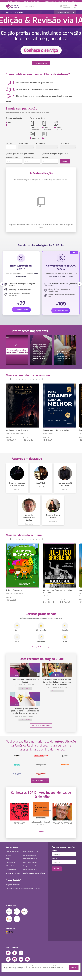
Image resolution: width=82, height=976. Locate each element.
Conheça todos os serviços (41, 647)
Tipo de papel (23, 143)
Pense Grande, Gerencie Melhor (56, 430)
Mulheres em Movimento (17, 430)
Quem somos (10, 862)
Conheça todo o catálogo (15, 12)
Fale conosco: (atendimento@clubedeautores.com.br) (23, 888)
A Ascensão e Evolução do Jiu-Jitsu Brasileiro (58, 591)
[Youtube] (21, 959)
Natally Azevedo (48, 433)
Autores (8, 855)
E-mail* (54, 858)
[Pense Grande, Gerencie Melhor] (59, 406)
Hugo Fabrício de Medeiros (14, 593)
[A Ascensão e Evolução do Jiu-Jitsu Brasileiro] (59, 566)
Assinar (56, 868)
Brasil (10, 1)
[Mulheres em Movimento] (22, 406)
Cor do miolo (64, 143)
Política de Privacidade (21, 969)
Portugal (17, 1)
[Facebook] (14, 953)
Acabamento (40, 143)
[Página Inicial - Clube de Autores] (12, 7)
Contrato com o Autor (13, 873)
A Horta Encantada (14, 590)
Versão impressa (12, 157)
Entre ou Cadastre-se (66, 6)
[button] (2, 284)
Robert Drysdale (48, 596)
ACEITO (73, 967)
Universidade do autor (30, 862)
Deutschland (34, 1)
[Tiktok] (8, 959)
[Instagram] (21, 953)
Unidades (45, 157)
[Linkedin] (14, 959)
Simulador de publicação (34, 873)
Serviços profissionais (30, 859)
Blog (7, 859)
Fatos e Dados (10, 866)
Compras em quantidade (31, 866)
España (25, 1)
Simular (65, 161)
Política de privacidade (30, 851)
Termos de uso (11, 869)
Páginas (9, 143)
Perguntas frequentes (13, 884)
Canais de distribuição (30, 869)
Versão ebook (29, 157)
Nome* (54, 850)
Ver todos (41, 832)
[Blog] (27, 959)
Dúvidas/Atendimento (13, 851)
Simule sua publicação (40, 780)
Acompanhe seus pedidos (67, 1)
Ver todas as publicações (41, 725)
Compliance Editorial (29, 855)
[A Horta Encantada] (22, 566)
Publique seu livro (50, 1)
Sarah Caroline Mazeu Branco (15, 433)
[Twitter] (8, 953)
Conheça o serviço (21, 310)
